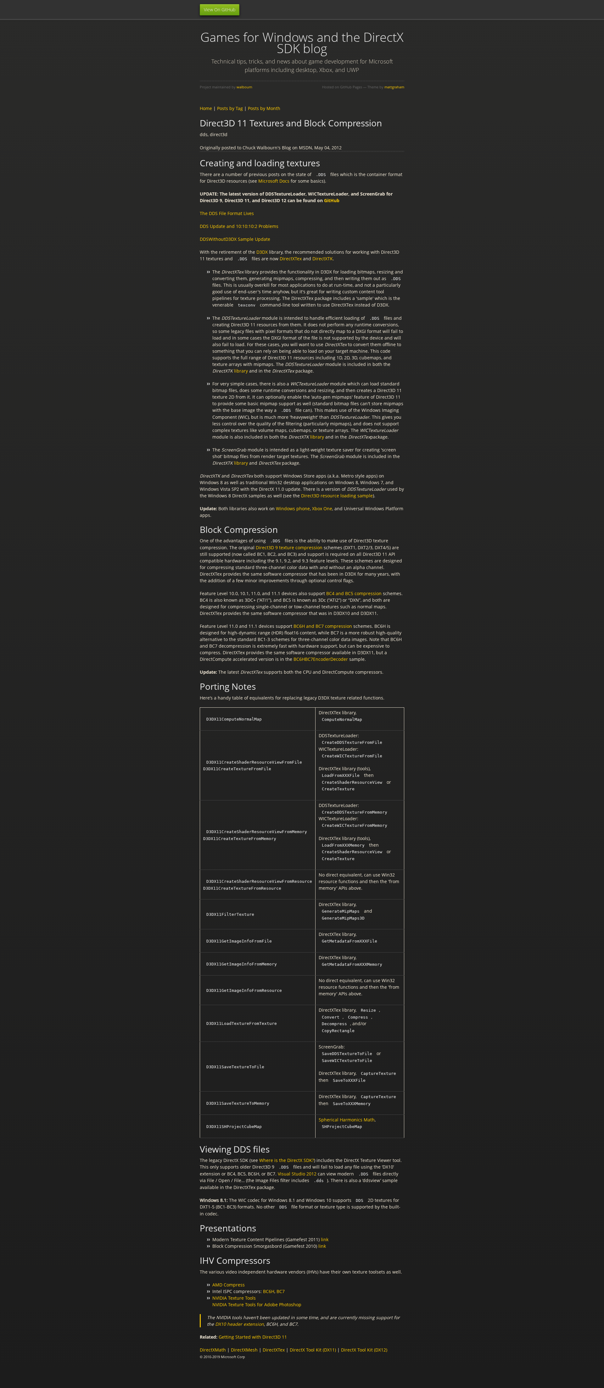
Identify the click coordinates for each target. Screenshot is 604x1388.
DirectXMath (213, 1350)
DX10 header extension (239, 1324)
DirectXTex (291, 259)
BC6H (268, 1291)
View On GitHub (219, 10)
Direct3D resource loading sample (337, 496)
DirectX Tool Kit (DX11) (313, 1350)
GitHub (331, 200)
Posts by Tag (230, 108)
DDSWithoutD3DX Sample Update (235, 239)
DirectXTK (322, 259)
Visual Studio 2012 (297, 1174)
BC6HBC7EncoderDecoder (321, 659)
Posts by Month (264, 108)
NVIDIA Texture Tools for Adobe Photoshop (256, 1305)
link (324, 1239)
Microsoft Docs (273, 181)
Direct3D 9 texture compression (289, 547)
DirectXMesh (244, 1350)
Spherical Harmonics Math (347, 1120)
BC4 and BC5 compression (354, 593)
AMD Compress (228, 1285)
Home (206, 108)
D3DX (262, 252)
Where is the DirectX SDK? (286, 1160)
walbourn (244, 87)
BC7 (281, 1291)
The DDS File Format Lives (227, 213)
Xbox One (322, 509)
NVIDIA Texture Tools (234, 1298)
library (241, 371)
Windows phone (293, 509)
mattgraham (394, 87)
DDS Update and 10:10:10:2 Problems (239, 226)
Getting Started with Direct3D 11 (253, 1337)
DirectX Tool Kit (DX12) (364, 1350)
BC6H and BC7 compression (323, 626)
